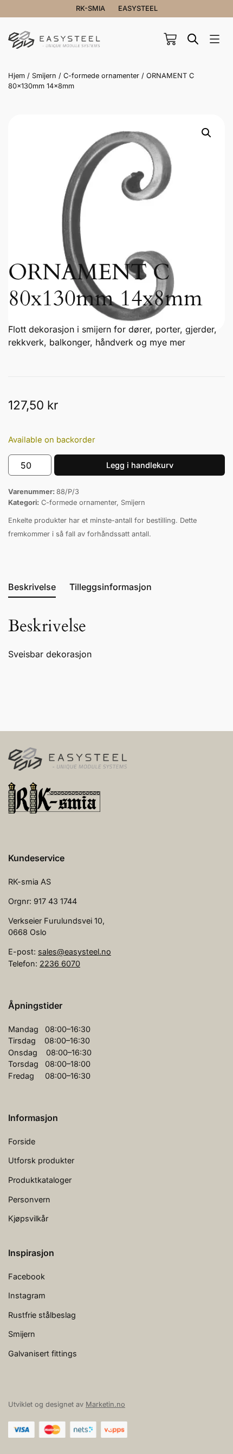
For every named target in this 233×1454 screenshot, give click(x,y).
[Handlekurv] (170, 39)
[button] (214, 40)
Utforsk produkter (41, 1160)
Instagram (27, 1295)
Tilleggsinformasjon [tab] (110, 586)
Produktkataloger (40, 1179)
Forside (21, 1141)
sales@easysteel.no (74, 951)
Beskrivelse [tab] (32, 586)
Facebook (26, 1276)
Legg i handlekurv (139, 465)
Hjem (16, 76)
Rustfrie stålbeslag (42, 1315)
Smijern (44, 76)
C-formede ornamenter (101, 76)
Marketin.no (105, 1404)
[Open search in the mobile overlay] (192, 39)
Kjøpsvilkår (28, 1218)
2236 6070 (60, 963)
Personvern (29, 1199)
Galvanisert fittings (42, 1353)
